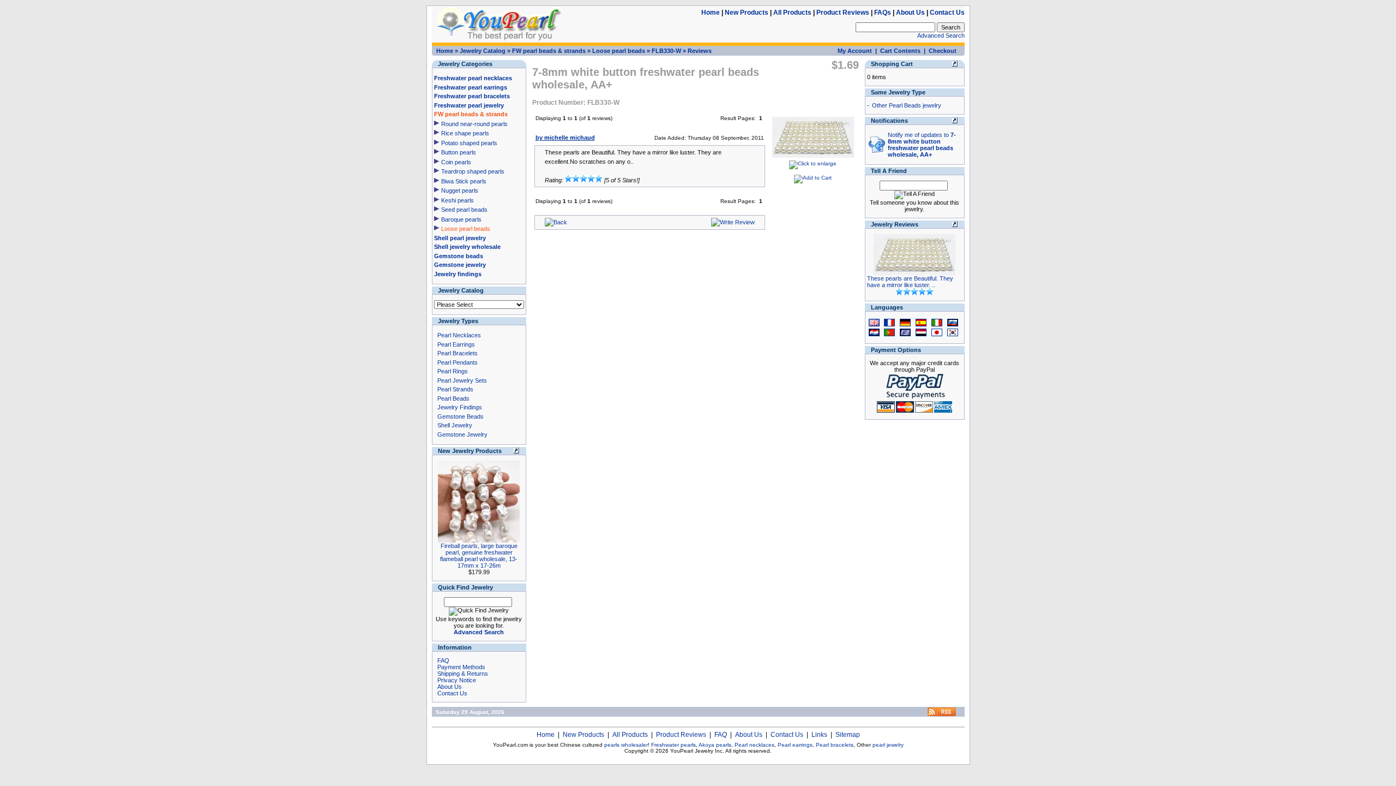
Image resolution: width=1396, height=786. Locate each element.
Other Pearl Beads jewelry (906, 105)
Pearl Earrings (456, 344)
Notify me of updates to (922, 145)
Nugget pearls (459, 190)
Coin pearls (456, 162)
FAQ (443, 660)
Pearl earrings (795, 745)
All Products (792, 12)
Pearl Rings (452, 371)
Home (710, 12)
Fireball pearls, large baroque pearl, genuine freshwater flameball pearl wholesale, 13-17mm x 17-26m (479, 556)
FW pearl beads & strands (549, 50)
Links (819, 735)
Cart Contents (900, 50)
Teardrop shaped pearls (472, 171)
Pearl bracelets (834, 745)
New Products (746, 12)
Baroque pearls (461, 219)
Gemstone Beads (460, 416)
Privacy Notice (456, 680)
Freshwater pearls (673, 745)
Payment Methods (461, 667)
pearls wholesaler (626, 745)
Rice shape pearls (465, 133)
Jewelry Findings (459, 407)
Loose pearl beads (618, 50)
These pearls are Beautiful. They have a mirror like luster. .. (910, 281)
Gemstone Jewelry (462, 434)
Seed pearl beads (464, 209)
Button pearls (458, 152)
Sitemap (847, 735)
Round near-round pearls (474, 124)
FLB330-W (666, 50)
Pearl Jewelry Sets (462, 380)
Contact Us (947, 12)
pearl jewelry (888, 745)
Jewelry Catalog (483, 50)
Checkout (942, 50)
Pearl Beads (453, 398)
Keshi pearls (457, 200)
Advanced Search (941, 35)
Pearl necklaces (754, 745)
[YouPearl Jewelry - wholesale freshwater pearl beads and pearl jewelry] (942, 714)
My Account (855, 50)
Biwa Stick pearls (463, 181)
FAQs (882, 12)
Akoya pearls (715, 745)
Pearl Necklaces (459, 335)
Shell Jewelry (454, 425)
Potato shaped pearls (469, 143)
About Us (910, 12)
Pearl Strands (455, 389)
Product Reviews (842, 12)
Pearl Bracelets (457, 353)
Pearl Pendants (457, 362)
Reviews (700, 50)
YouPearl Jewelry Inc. (697, 751)
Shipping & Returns (462, 673)
